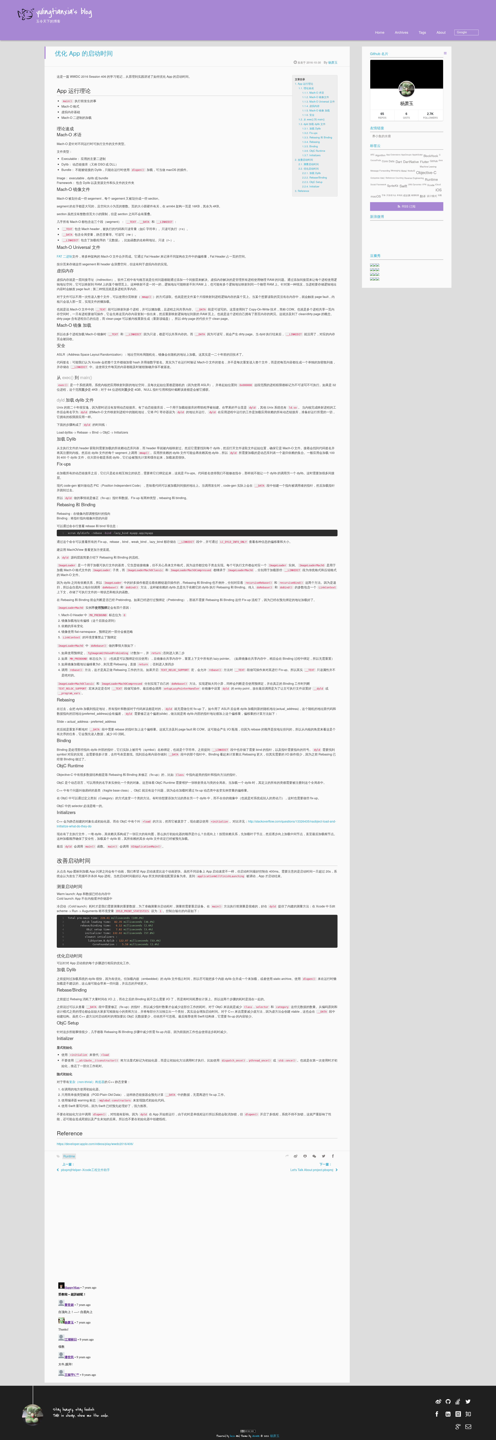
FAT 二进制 (64, 256)
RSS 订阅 (408, 206)
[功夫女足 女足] (371, 274)
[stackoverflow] (459, 1401)
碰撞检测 (415, 195)
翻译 (423, 196)
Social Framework (378, 184)
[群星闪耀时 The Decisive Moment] (374, 270)
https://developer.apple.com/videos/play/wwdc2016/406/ (95, 1144)
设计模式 (432, 196)
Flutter (424, 161)
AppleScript (417, 154)
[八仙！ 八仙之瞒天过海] (371, 270)
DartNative (411, 161)
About (441, 32)
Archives (401, 32)
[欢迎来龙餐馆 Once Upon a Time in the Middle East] (371, 265)
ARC (372, 154)
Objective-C (426, 172)
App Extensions (393, 154)
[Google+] (459, 1426)
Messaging (395, 170)
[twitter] (469, 1401)
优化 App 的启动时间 (84, 52)
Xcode (430, 185)
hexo (232, 1436)
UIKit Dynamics (414, 184)
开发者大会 (391, 195)
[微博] (295, 1155)
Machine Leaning (428, 166)
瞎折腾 (406, 195)
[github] (449, 1401)
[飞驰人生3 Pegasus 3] (377, 274)
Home (379, 32)
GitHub (434, 161)
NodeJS (411, 170)
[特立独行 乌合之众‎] (377, 270)
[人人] (305, 1155)
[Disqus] (197, 1226)
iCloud (438, 184)
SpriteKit (392, 185)
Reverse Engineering (414, 178)
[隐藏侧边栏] (445, 53)
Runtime (69, 1156)
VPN (424, 184)
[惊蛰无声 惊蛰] (371, 279)
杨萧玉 (333, 62)
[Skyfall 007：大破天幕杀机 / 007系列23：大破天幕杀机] (374, 279)
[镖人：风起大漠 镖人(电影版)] (374, 274)
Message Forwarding (380, 170)
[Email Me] (469, 1426)
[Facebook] (333, 1155)
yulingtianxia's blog (64, 12)
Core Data (388, 161)
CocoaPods (375, 160)
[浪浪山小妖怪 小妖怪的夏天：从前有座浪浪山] (377, 279)
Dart (399, 161)
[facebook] (439, 1414)
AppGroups (406, 154)
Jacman (255, 1436)
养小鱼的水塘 (381, 136)
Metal (404, 170)
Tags (422, 32)
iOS (439, 189)
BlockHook (431, 155)
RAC (382, 178)
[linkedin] (449, 1414)
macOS (376, 196)
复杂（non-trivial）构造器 (86, 1082)
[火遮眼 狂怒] (374, 265)
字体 (384, 195)
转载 (440, 195)
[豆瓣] (459, 1414)
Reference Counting (395, 178)
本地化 (400, 195)
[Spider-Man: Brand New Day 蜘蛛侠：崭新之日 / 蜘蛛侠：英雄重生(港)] (377, 265)
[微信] (314, 1155)
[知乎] (469, 1414)
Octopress (375, 178)
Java (440, 160)
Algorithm (380, 155)
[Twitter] (323, 1155)
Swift (403, 185)
